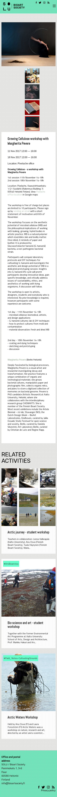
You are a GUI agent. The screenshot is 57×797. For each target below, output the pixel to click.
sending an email (21, 211)
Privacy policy (48, 790)
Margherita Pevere (17, 359)
